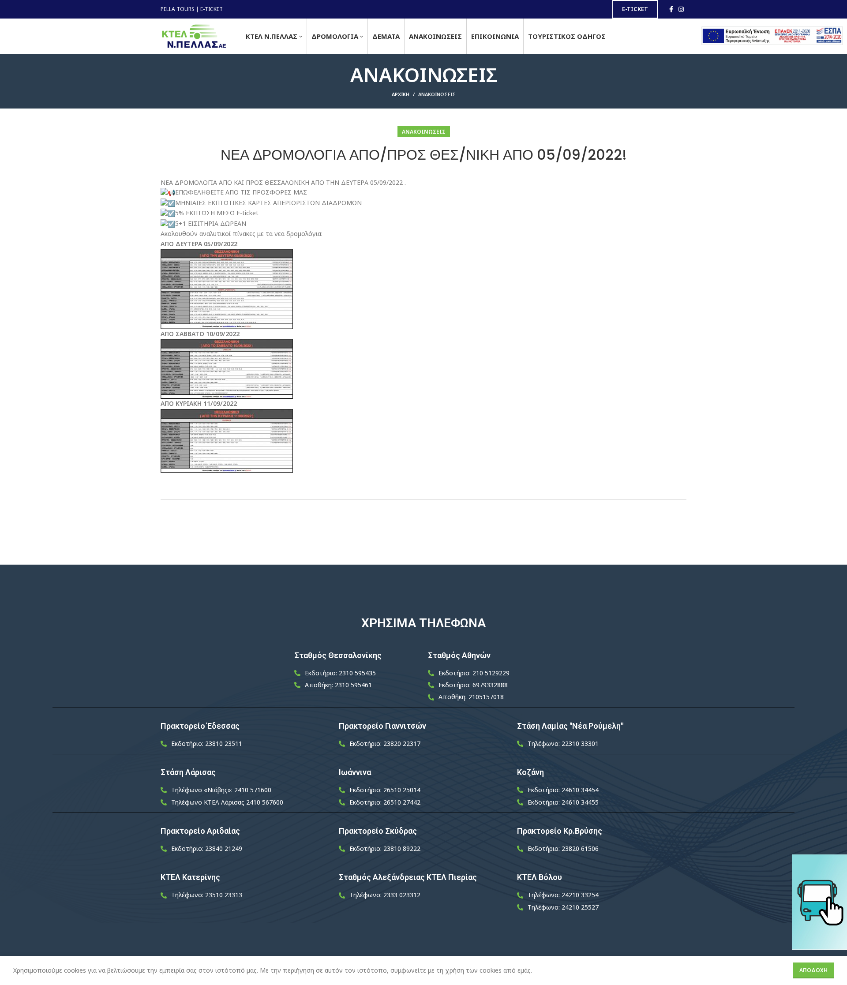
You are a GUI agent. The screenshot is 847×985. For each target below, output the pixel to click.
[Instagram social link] (681, 9)
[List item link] (356, 673)
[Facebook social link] (671, 9)
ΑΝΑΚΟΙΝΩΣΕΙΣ (437, 94)
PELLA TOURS (178, 9)
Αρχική (400, 94)
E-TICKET (211, 9)
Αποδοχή (813, 970)
